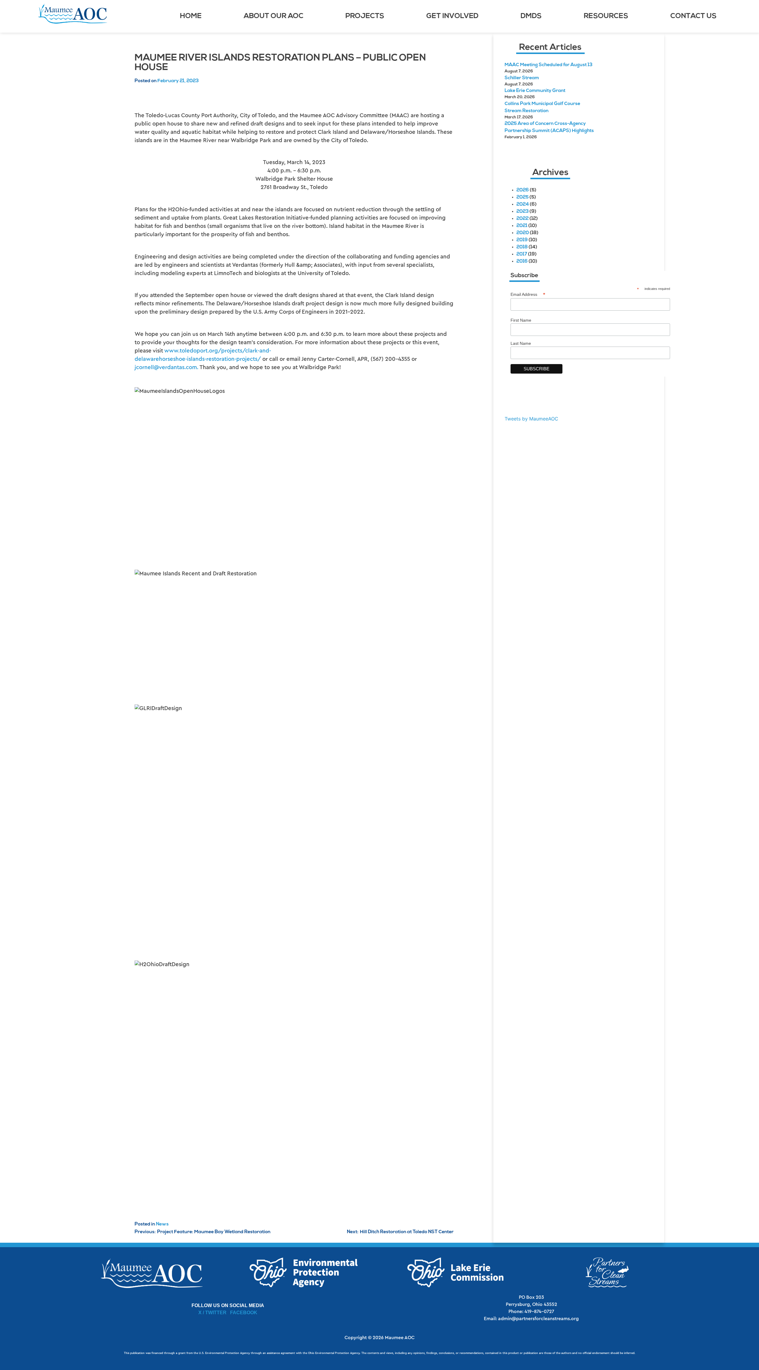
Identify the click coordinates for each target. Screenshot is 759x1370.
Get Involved (452, 16)
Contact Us (693, 16)
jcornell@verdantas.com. (166, 367)
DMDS (531, 16)
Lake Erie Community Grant (535, 90)
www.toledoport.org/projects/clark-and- (217, 351)
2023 (522, 211)
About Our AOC (273, 16)
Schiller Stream (522, 78)
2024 (522, 204)
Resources (606, 16)
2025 (522, 197)
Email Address (528, 294)
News (162, 1224)
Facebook (243, 1312)
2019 (522, 240)
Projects (364, 16)
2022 (522, 218)
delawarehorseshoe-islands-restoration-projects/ (198, 359)
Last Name (521, 343)
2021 (521, 225)
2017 (521, 254)
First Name (521, 320)
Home (191, 16)
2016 (522, 261)
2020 (522, 233)
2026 (522, 190)
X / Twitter (212, 1312)
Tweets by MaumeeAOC (531, 419)
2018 (522, 247)
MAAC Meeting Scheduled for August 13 (548, 65)
